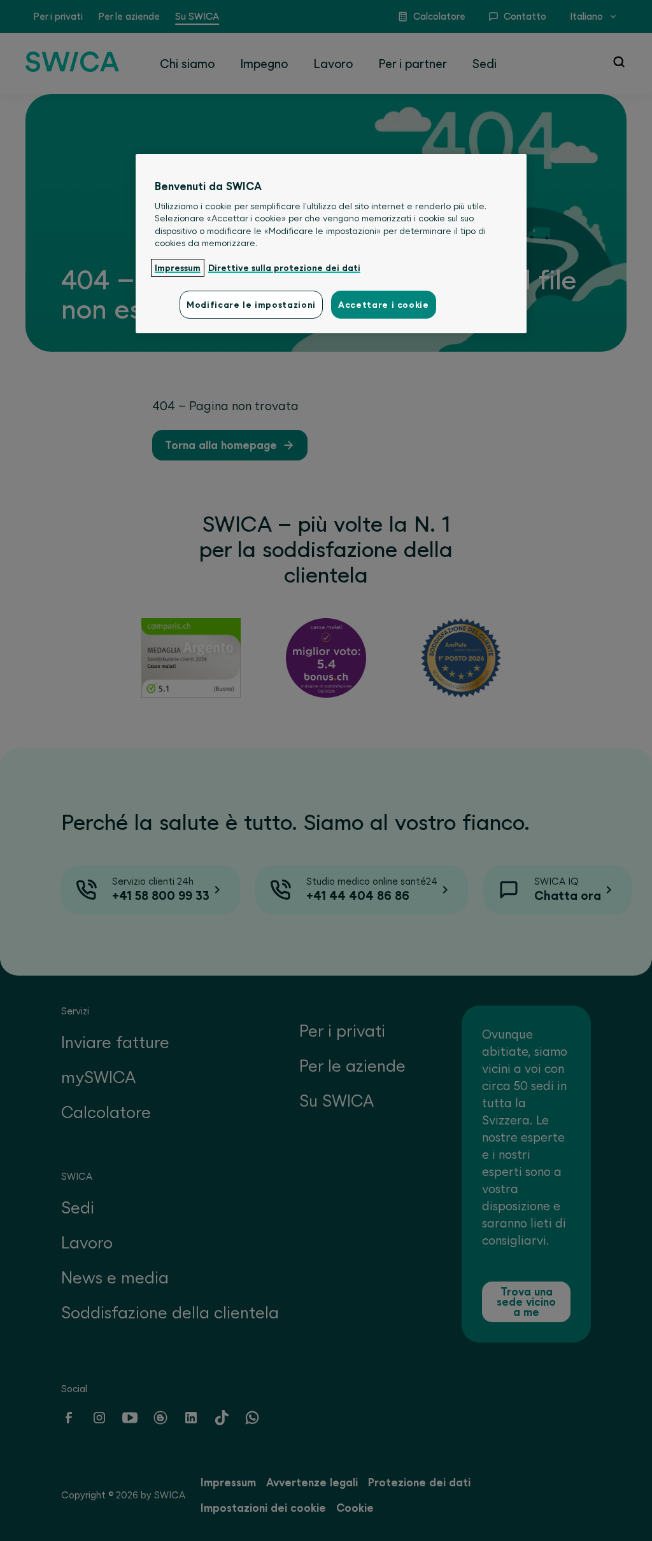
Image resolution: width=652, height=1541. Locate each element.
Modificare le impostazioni (251, 305)
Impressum (178, 268)
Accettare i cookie (383, 305)
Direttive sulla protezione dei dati (284, 268)
